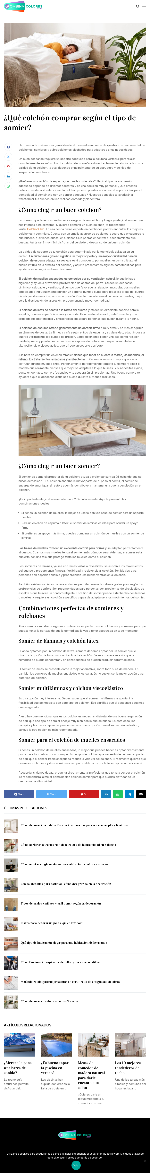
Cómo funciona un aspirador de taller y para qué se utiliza (60, 962)
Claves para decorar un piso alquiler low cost (52, 923)
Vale (76, 1165)
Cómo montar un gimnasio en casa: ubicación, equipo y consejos (65, 864)
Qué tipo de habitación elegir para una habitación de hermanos (64, 942)
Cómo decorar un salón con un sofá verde (49, 1001)
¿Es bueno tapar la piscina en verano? (55, 1067)
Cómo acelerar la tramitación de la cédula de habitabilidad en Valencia (68, 845)
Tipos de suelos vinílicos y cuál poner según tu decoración (61, 903)
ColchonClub (35, 229)
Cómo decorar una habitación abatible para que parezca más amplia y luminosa (74, 825)
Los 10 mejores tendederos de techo (128, 1067)
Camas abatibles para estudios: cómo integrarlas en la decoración (66, 884)
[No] (145, 1161)
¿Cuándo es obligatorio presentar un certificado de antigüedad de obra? (70, 982)
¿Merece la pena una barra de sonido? (18, 1067)
